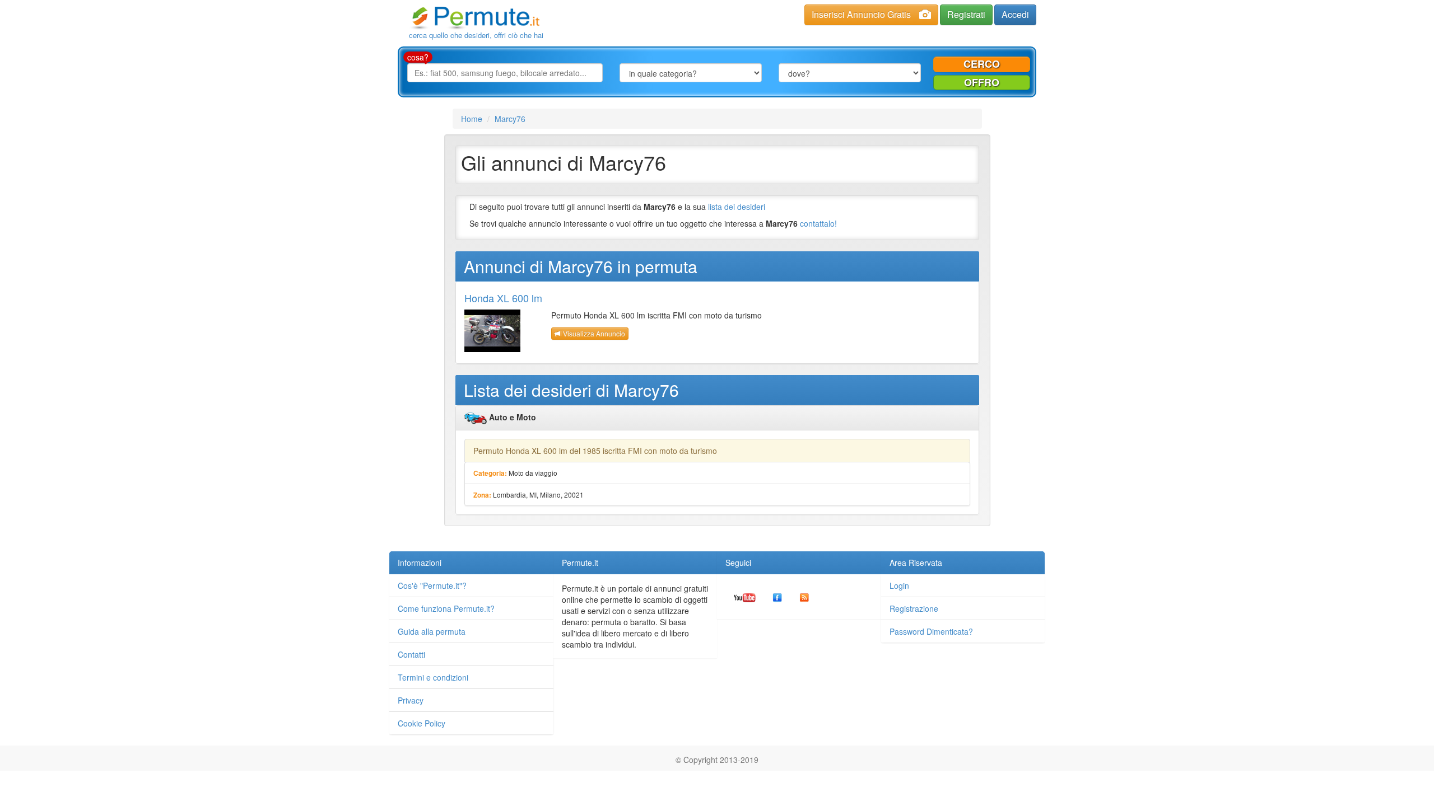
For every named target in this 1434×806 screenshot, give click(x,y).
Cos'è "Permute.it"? (432, 585)
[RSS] (804, 597)
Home (471, 118)
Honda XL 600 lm (503, 297)
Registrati (966, 14)
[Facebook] (777, 597)
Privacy (410, 700)
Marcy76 (510, 118)
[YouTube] (744, 597)
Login (899, 585)
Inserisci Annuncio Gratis (861, 14)
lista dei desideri (736, 206)
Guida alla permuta (431, 631)
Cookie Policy (421, 723)
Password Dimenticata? (931, 631)
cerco (981, 64)
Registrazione (914, 608)
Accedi (1015, 14)
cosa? (418, 57)
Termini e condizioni (433, 677)
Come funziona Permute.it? (446, 608)
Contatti (411, 654)
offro (981, 82)
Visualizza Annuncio (593, 333)
